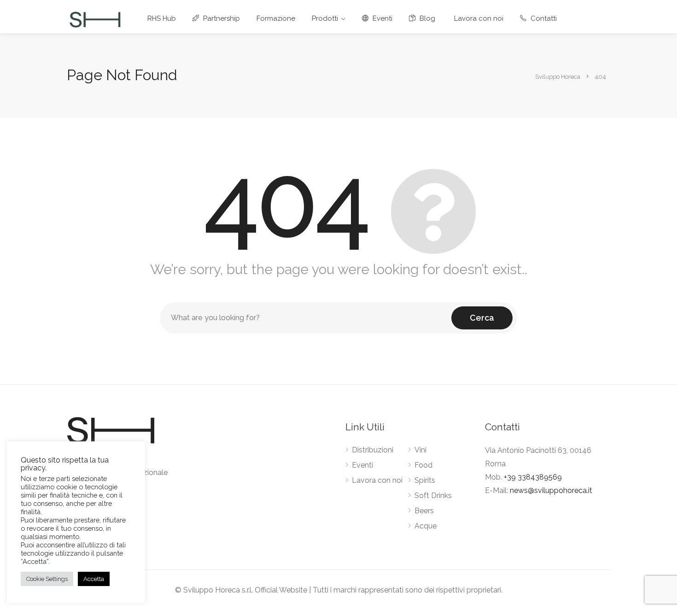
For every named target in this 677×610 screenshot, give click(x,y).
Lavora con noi (478, 18)
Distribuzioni (372, 450)
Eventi (381, 18)
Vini (420, 450)
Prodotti (325, 18)
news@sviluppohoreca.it (551, 490)
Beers (424, 510)
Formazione (276, 18)
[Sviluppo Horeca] (95, 19)
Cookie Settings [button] (47, 578)
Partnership (220, 18)
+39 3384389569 (533, 477)
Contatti (543, 18)
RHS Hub (161, 18)
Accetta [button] (93, 578)
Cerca (482, 318)
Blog (426, 18)
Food (423, 465)
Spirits (424, 480)
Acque (425, 526)
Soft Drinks (433, 495)
